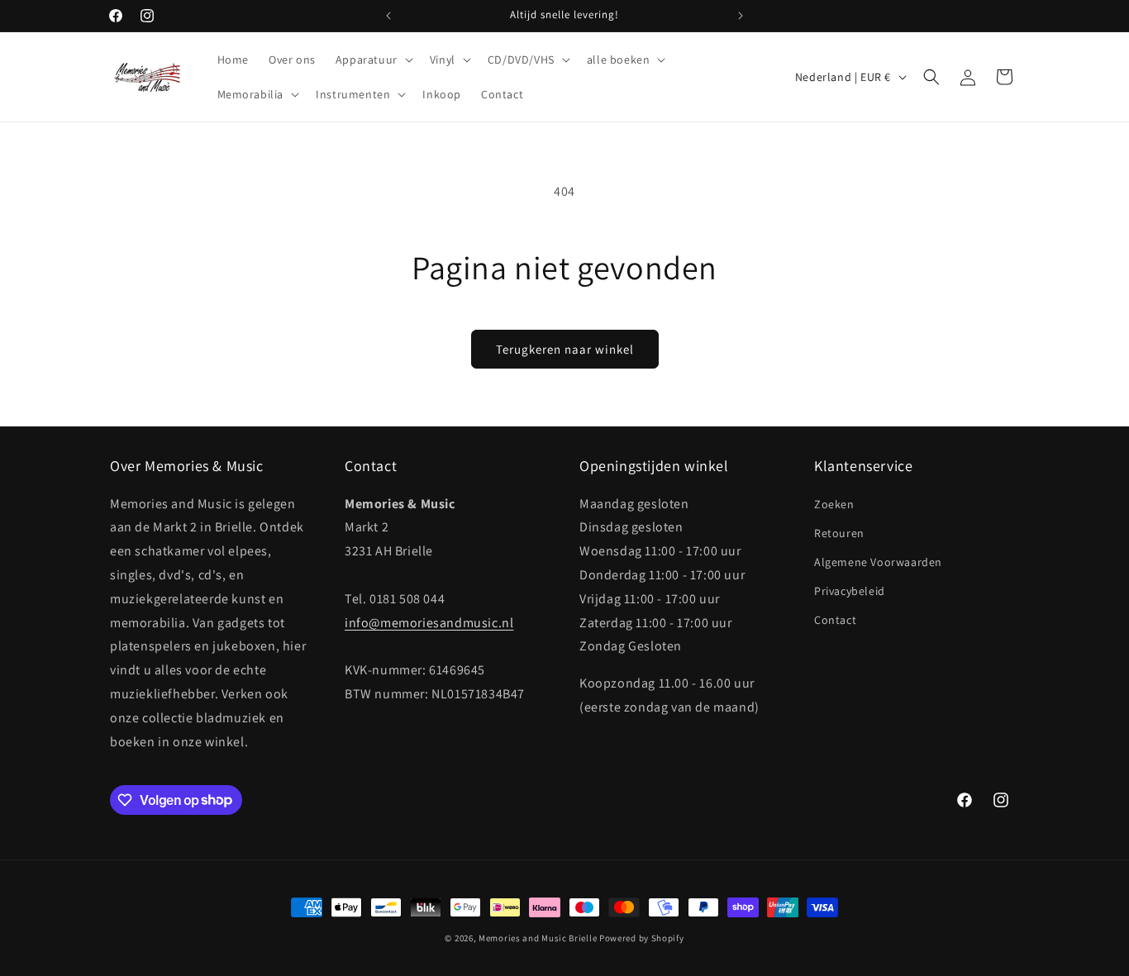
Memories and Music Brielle (538, 938)
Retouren (839, 533)
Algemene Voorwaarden (878, 562)
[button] (373, 59)
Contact (835, 619)
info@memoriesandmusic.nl (429, 622)
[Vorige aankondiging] (388, 15)
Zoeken (834, 504)
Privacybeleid (849, 590)
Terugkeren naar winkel (565, 349)
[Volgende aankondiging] (740, 15)
